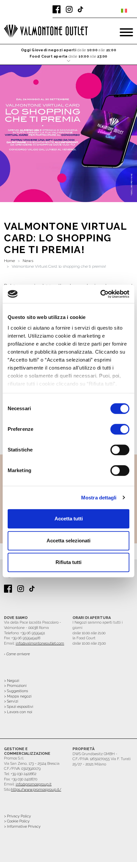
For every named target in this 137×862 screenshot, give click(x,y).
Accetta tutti (69, 518)
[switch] (119, 429)
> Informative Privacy (22, 826)
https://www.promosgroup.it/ (36, 789)
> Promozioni (15, 686)
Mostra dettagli (99, 497)
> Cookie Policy (17, 821)
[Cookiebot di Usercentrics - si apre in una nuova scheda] (100, 294)
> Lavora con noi (18, 712)
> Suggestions (16, 691)
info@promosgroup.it (34, 784)
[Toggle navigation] (126, 32)
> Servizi (11, 701)
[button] (68, 55)
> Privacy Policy (17, 816)
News (28, 260)
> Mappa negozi (18, 696)
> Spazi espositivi (18, 707)
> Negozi (11, 681)
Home (9, 260)
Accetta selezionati (68, 540)
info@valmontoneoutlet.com (40, 643)
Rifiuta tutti (68, 562)
